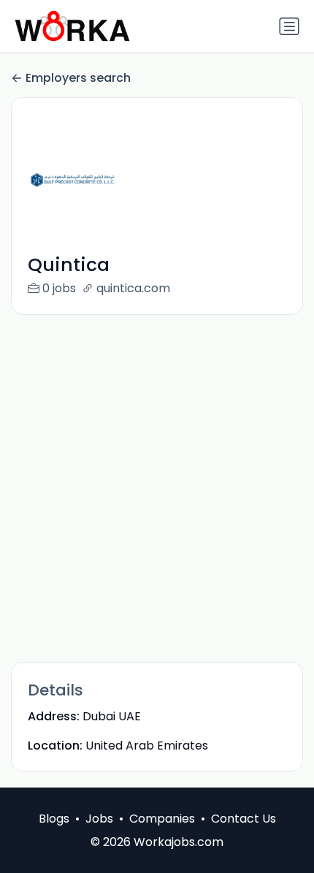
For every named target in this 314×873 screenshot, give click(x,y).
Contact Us (243, 818)
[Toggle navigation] (289, 26)
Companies (162, 818)
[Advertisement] (157, 487)
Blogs (54, 818)
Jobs (99, 818)
